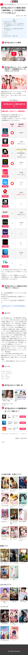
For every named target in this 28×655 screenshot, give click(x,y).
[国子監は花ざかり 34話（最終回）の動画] (7, 394)
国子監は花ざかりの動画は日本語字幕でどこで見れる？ (14, 29)
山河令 (20, 489)
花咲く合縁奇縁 (22, 521)
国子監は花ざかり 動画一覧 (10, 36)
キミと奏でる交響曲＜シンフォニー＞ (13, 523)
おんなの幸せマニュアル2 (22, 506)
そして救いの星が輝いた (4, 490)
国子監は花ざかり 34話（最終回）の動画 (7, 400)
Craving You (4, 539)
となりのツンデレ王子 (22, 539)
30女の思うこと (4, 521)
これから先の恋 (4, 505)
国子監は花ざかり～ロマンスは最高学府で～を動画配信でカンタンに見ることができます (14, 25)
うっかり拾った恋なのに (13, 506)
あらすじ (6, 32)
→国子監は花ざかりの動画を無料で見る (14, 105)
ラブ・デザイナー (13, 539)
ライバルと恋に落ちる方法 (13, 490)
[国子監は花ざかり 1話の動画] (20, 394)
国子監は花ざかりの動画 (10, 22)
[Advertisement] (14, 457)
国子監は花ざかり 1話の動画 (20, 400)
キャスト (6, 34)
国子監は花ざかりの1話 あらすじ (7, 404)
